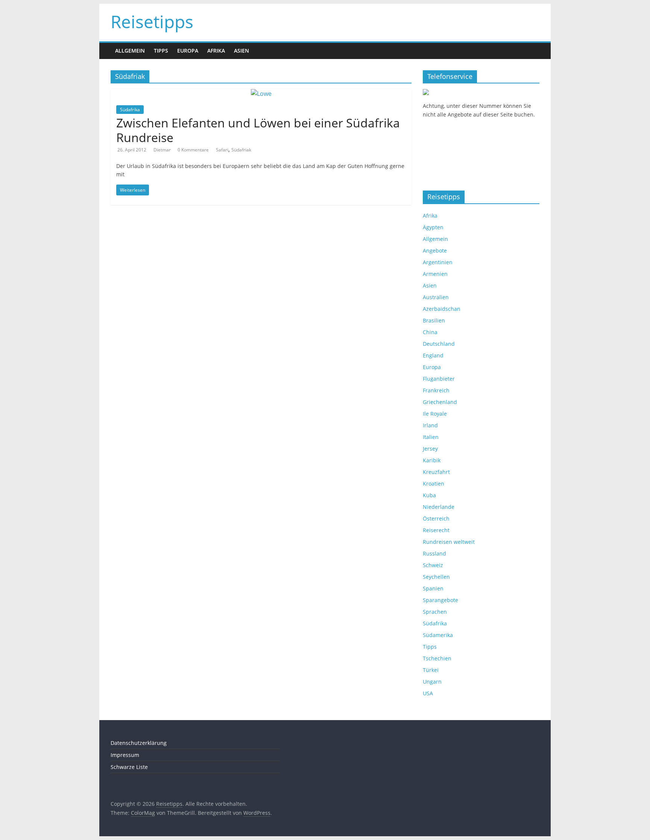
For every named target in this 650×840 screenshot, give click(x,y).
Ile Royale (435, 413)
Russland (434, 553)
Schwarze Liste (129, 766)
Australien (436, 297)
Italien (431, 436)
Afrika (216, 50)
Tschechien (437, 658)
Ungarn (432, 681)
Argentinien (438, 262)
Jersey (430, 448)
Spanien (433, 588)
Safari (222, 150)
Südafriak (241, 150)
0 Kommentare (193, 150)
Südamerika (438, 635)
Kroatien (433, 483)
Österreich (436, 518)
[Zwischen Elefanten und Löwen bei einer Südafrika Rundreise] (261, 93)
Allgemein (130, 50)
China (430, 332)
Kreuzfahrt (436, 471)
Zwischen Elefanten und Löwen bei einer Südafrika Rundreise (258, 130)
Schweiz (433, 565)
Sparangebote (440, 600)
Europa (187, 50)
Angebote (435, 250)
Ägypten (433, 227)
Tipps (161, 50)
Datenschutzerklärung (139, 742)
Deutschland (439, 343)
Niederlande (438, 506)
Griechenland (440, 402)
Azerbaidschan (441, 308)
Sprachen (435, 611)
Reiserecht (436, 530)
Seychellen (436, 576)
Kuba (429, 495)
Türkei (431, 670)
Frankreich (436, 390)
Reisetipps (152, 21)
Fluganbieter (439, 378)
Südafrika (130, 109)
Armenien (435, 273)
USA (428, 693)
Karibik (431, 460)
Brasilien (434, 320)
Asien (241, 50)
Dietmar (162, 150)
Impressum (125, 754)
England (433, 355)
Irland (430, 425)
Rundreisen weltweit (449, 541)
